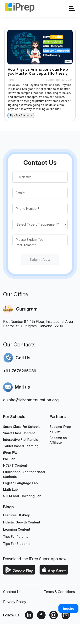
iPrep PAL (10, 452)
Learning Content (16, 529)
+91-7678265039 (19, 371)
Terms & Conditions (59, 591)
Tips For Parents (15, 536)
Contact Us (12, 591)
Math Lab (10, 489)
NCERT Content (15, 465)
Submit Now (40, 259)
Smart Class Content (19, 433)
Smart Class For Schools (21, 426)
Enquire (68, 608)
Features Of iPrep (16, 515)
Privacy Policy (14, 601)
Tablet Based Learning (20, 446)
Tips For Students (16, 544)
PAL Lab (9, 459)
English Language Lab (20, 483)
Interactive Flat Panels (20, 439)
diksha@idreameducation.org (31, 399)
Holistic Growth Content (21, 522)
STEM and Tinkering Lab (22, 496)
